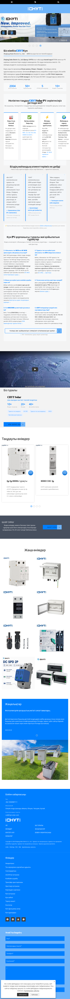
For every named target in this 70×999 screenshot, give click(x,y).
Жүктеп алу (9, 833)
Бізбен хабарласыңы (46, 226)
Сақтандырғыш (10, 871)
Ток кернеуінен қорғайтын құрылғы (18, 867)
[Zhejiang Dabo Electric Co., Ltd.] (35, 8)
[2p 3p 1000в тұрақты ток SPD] (18, 461)
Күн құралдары (10, 913)
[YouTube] (18, 919)
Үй (6, 825)
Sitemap (11, 847)
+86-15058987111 (11, 802)
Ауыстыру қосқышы (12, 886)
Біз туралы (39, 825)
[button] (29, 46)
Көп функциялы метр (12, 909)
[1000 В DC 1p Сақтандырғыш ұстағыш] (52, 461)
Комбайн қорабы (11, 879)
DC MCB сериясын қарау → (47, 154)
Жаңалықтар (40, 829)
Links (7, 847)
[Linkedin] (13, 919)
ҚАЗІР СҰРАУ (52, 527)
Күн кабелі (9, 897)
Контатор (8, 905)
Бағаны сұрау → (45, 291)
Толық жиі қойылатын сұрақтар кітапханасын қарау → (33, 331)
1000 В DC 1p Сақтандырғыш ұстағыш (48, 481)
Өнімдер (8, 829)
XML (20, 847)
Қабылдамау (23, 994)
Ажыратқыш (9, 863)
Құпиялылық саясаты (29, 847)
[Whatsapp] (24, 919)
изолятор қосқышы (12, 875)
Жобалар (8, 836)
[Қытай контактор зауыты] (35, 25)
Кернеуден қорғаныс (12, 890)
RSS (16, 847)
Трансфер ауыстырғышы (14, 882)
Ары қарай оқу (14, 424)
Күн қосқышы (10, 894)
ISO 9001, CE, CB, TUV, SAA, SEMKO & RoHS (29, 133)
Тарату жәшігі (10, 901)
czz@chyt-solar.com (12, 815)
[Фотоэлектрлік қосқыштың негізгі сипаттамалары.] (35, 760)
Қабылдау (35, 994)
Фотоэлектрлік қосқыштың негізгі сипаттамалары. (27, 710)
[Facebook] (7, 919)
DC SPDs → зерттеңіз (44, 273)
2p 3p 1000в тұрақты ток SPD (17, 481)
